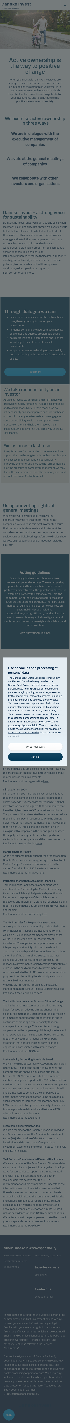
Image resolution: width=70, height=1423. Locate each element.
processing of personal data (23, 725)
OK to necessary (35, 746)
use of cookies (45, 721)
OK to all (35, 756)
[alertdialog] (35, 711)
